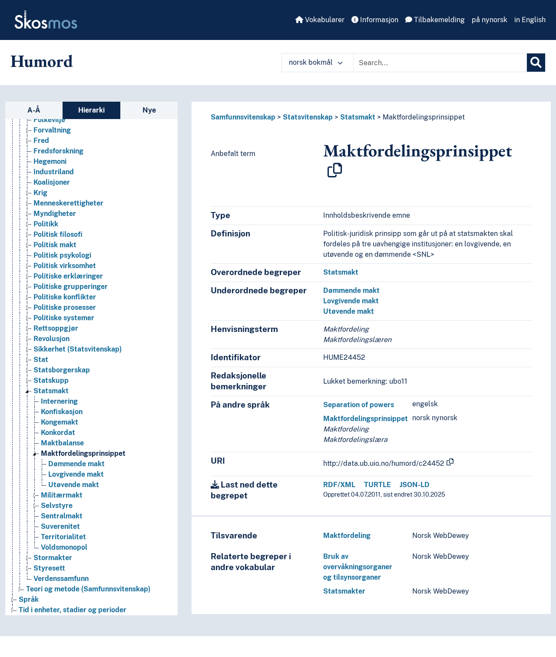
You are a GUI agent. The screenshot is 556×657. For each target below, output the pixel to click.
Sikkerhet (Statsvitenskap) (77, 349)
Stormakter (52, 558)
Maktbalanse (62, 443)
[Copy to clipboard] (334, 170)
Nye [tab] (149, 110)
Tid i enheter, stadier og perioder (72, 610)
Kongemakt (59, 422)
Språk (29, 599)
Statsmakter (344, 591)
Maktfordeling (347, 535)
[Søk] (536, 62)
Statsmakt (51, 391)
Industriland (53, 172)
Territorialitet (63, 537)
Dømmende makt (76, 464)
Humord (41, 61)
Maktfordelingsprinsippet (83, 453)
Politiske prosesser (64, 307)
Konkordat (58, 432)
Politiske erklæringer (68, 276)
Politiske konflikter (64, 297)
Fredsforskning (58, 151)
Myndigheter (54, 213)
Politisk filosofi (58, 234)
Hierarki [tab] (91, 110)
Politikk (45, 224)
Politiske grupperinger (70, 286)
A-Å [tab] (33, 110)
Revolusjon (51, 339)
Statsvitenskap (308, 117)
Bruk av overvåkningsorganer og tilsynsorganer (357, 566)
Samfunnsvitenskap (243, 117)
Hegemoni (49, 161)
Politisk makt (54, 245)
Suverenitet (60, 526)
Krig (40, 193)
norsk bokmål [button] (311, 62)
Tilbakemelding (438, 20)
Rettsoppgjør (55, 328)
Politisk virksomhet (64, 266)
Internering (59, 401)
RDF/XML (339, 485)
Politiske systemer (63, 318)
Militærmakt (62, 495)
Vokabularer (323, 20)
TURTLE (377, 485)
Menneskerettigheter (68, 203)
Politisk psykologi (62, 255)
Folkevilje (49, 120)
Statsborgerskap (61, 370)
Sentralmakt (62, 516)
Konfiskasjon (62, 412)
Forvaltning (52, 130)
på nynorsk (489, 20)
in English (530, 20)
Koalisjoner (51, 182)
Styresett (49, 568)
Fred (41, 140)
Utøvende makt (73, 485)
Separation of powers (358, 405)
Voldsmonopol (64, 547)
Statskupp (51, 380)
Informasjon (378, 20)
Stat (40, 359)
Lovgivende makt (76, 474)
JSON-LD (415, 485)
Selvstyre (57, 505)
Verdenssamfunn (61, 578)
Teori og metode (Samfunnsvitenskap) (88, 589)
